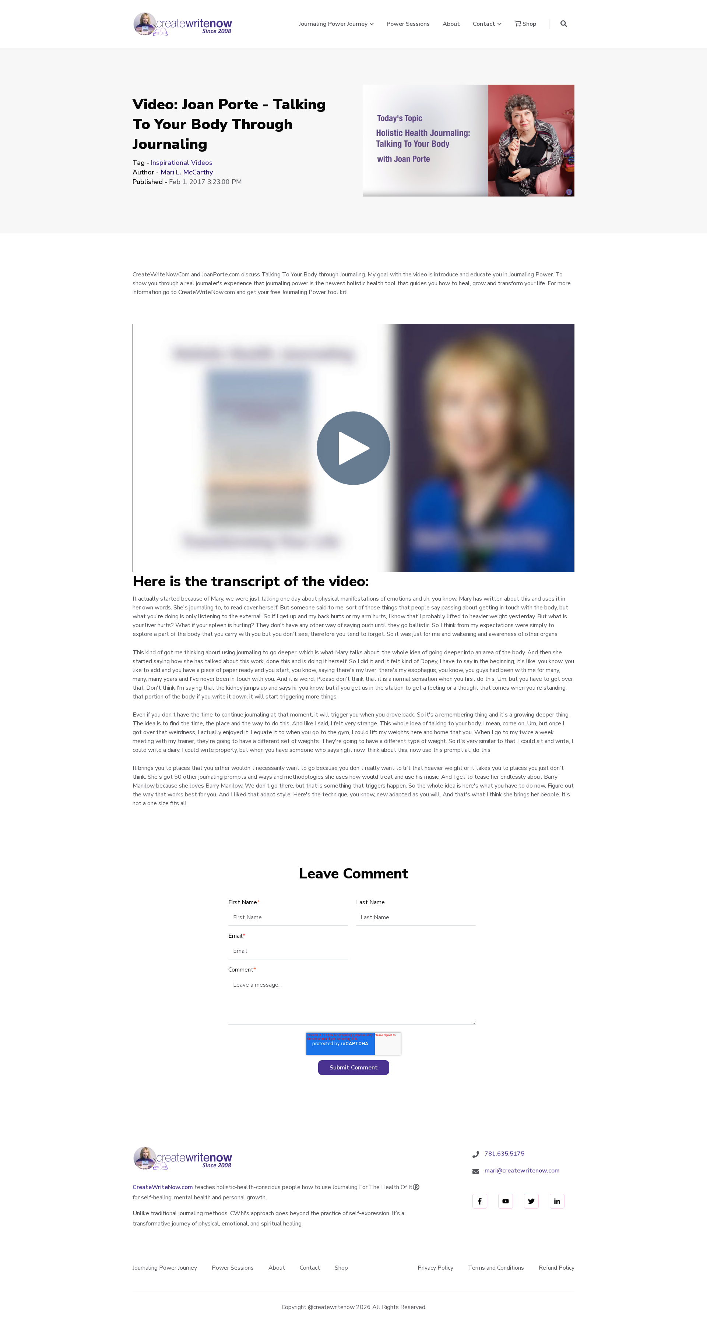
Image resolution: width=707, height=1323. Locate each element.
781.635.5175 (504, 1154)
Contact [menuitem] (310, 1268)
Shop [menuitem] (341, 1268)
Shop (528, 24)
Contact (484, 24)
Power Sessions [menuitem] (233, 1268)
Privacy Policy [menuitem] (435, 1268)
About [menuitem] (276, 1268)
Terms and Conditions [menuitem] (496, 1268)
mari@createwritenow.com (522, 1171)
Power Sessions (408, 24)
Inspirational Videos (181, 162)
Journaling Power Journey (333, 24)
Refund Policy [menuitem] (556, 1268)
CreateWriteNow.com (163, 1187)
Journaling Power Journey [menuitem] (165, 1268)
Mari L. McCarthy (187, 172)
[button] (563, 24)
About (451, 24)
